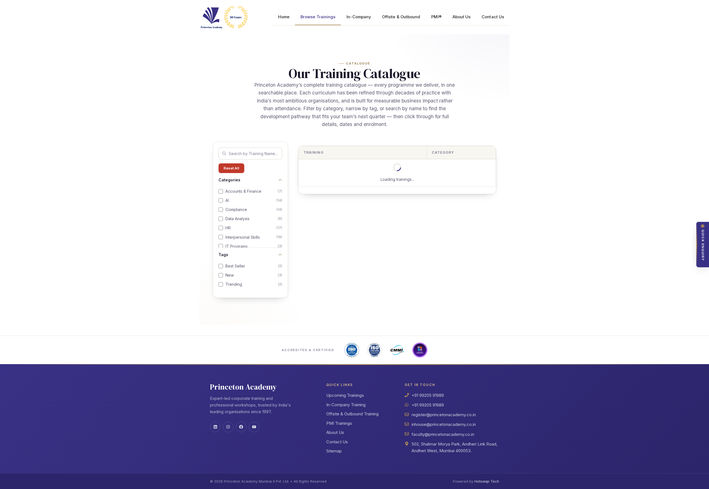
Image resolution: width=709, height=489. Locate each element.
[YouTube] (254, 427)
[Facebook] (241, 427)
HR (253, 227)
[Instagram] (228, 427)
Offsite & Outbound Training (352, 413)
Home (283, 16)
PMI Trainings (339, 423)
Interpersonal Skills (253, 237)
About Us (462, 16)
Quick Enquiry (703, 245)
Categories (229, 179)
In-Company (358, 16)
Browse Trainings (317, 16)
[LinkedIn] (215, 427)
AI (253, 200)
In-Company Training (346, 404)
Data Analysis (253, 218)
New (253, 275)
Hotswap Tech (486, 481)
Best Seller (253, 266)
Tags (223, 254)
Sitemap (334, 451)
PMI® (436, 16)
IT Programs (253, 246)
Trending (253, 284)
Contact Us (493, 16)
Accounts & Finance (253, 191)
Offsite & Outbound (401, 16)
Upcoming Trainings (345, 395)
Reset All (231, 168)
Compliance (253, 209)
